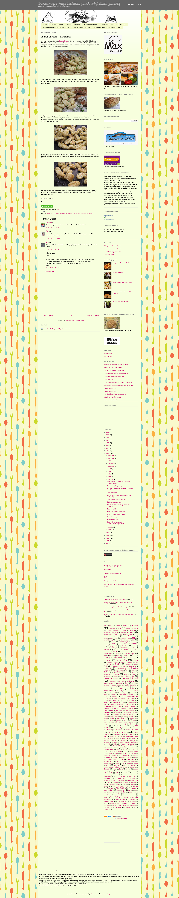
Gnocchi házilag (112, 517)
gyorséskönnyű (130, 678)
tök (105, 792)
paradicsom (108, 750)
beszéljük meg (108, 640)
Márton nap (119, 730)
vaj (112, 797)
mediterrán (117, 734)
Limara (121, 722)
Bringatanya (123, 642)
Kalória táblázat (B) (110, 391)
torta (122, 790)
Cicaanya (114, 648)
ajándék (125, 625)
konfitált (124, 708)
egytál (136, 660)
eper (136, 662)
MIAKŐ (111, 736)
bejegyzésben (63, 41)
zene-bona (114, 805)
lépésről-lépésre (121, 718)
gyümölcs (130, 681)
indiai (115, 689)
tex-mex (110, 788)
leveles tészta (108, 720)
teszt (127, 786)
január (110, 529)
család (106, 650)
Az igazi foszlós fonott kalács (121, 263)
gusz (121, 676)
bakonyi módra (109, 636)
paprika (124, 748)
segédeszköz (133, 767)
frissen (116, 670)
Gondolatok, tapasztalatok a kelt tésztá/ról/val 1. (118, 385)
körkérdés (119, 710)
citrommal (124, 648)
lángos (111, 716)
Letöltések (123, 24)
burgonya (49, 213)
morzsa (117, 738)
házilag (105, 687)
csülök (134, 651)
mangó (131, 726)
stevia (126, 771)
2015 (107, 445)
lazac (122, 716)
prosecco (135, 755)
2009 (107, 538)
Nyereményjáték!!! (117, 272)
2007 (107, 543)
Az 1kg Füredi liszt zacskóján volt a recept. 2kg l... (119, 614)
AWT (111, 634)
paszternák (106, 751)
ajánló (135, 625)
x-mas (125, 803)
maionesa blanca (117, 724)
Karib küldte (122, 698)
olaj (79, 213)
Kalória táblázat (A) (110, 388)
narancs (123, 740)
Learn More (130, 5)
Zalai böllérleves (112, 492)
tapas (108, 782)
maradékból (117, 728)
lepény (112, 718)
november (111, 458)
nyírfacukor (134, 742)
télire (114, 786)
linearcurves (95, 894)
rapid (115, 759)
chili (133, 646)
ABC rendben (108, 356)
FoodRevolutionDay (121, 668)
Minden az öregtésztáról (111, 400)
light (111, 722)
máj (125, 724)
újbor (111, 796)
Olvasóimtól (116, 746)
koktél (126, 706)
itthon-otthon (108, 691)
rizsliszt (129, 763)
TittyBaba (133, 788)
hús (129, 687)
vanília (126, 797)
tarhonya (116, 782)
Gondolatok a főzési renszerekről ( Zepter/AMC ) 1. (119, 382)
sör (112, 771)
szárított (125, 774)
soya (107, 771)
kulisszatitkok (128, 714)
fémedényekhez (115, 666)
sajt (107, 765)
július (109, 469)
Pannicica (115, 748)
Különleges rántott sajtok (114, 502)
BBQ (133, 638)
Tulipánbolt (108, 794)
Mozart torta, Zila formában (120, 301)
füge (121, 670)
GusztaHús (130, 676)
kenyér (106, 702)
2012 (107, 453)
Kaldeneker (122, 694)
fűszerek (134, 670)
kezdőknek (120, 704)
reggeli (118, 761)
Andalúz (124, 630)
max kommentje (117, 732)
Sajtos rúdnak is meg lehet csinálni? (115, 599)
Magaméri (133, 722)
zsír (134, 807)
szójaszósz (107, 780)
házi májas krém (131, 685)
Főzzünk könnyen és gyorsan (82, 27)
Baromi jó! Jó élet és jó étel (112, 249)
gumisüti (115, 676)
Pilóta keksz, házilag (113, 519)
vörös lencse (113, 803)
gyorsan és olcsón (111, 678)
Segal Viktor (124, 767)
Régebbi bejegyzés (93, 315)
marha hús (134, 728)
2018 (107, 437)
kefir (128, 698)
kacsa (105, 694)
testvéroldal (120, 786)
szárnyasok (132, 774)
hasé (118, 685)
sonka (128, 769)
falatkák (118, 664)
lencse (106, 718)
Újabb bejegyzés (48, 315)
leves (125, 720)
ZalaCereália (107, 805)
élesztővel (109, 662)
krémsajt (116, 712)
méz (105, 736)
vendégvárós (109, 801)
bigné (117, 640)
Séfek (117, 767)
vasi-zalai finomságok (87, 213)
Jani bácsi (134, 691)
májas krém (132, 724)
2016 (107, 443)
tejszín (133, 784)
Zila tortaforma (123, 805)
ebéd (106, 657)
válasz (118, 797)
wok (119, 803)
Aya (115, 634)
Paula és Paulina (117, 751)
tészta (135, 786)
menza (125, 734)
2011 (107, 533)
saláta (116, 765)
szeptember (111, 463)
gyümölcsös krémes (109, 683)
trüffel (136, 792)
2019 (107, 435)
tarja (121, 782)
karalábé (109, 698)
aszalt (123, 632)
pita (121, 753)
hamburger (106, 685)
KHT (127, 704)
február (110, 527)
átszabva (130, 632)
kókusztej (106, 708)
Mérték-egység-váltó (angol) (112, 397)
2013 (107, 450)
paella (134, 746)
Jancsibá (127, 691)
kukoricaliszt (116, 714)
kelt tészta (113, 700)
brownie (106, 644)
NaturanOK (132, 740)
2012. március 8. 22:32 (53, 268)
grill (134, 674)
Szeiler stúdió (120, 776)
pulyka (108, 757)
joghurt (114, 693)
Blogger (109, 894)
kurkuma (106, 716)
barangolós (131, 636)
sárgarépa (132, 765)
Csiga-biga (117, 650)
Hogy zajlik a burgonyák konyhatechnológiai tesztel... (116, 522)
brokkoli (134, 642)
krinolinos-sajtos (127, 712)
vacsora (133, 796)
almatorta (108, 630)
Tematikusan (108, 353)
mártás (75, 213)
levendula (118, 720)
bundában (125, 644)
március (110, 479)
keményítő (125, 700)
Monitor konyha (132, 736)
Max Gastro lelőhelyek (56, 24)
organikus (126, 746)
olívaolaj (106, 746)
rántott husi (107, 759)
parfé (118, 749)
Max (47, 242)
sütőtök (133, 773)
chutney (106, 647)
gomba (70, 213)
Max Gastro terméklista (73, 24)
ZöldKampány (108, 807)
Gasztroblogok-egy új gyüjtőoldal (117, 486)
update (125, 796)
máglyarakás (107, 724)
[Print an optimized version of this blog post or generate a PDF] (47, 207)
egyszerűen (122, 660)
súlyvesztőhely (108, 773)
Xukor (133, 803)
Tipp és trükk (121, 788)
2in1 (105, 625)
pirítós (116, 753)
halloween (133, 683)
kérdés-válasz (132, 702)
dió (105, 656)
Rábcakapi (122, 757)
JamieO (119, 691)
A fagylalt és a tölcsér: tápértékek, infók (116, 364)
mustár (114, 740)
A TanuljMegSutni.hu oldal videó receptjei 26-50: (107, 27)
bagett (130, 634)
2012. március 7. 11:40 (53, 238)
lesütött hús (133, 718)
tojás (110, 790)
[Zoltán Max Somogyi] (105, 217)
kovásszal (132, 708)
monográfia (110, 738)
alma (119, 628)
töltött (116, 792)
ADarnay (117, 625)
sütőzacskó (106, 774)
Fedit (105, 666)
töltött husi (122, 792)
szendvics (107, 778)
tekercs (106, 786)
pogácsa (134, 753)
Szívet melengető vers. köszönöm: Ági (115, 607)
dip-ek (111, 656)
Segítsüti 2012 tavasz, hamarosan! (117, 499)
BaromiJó (113, 638)
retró (111, 763)
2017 (107, 440)
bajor (136, 634)
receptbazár (131, 759)
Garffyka (106, 577)
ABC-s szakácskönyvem (90, 24)
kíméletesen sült (109, 706)
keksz (133, 698)
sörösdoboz (119, 771)
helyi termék (113, 687)
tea (105, 784)
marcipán (126, 727)
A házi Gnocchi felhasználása (56, 36)
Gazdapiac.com (108, 379)
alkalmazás (112, 628)
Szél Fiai (132, 776)
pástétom (133, 749)
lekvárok (132, 716)
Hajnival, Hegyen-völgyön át (112, 573)
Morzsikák (125, 738)
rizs (123, 763)
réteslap (106, 763)
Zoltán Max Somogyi (109, 215)
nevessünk (114, 742)
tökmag (110, 792)
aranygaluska (107, 632)
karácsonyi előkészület (129, 696)
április (110, 476)
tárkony (126, 782)
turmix (114, 794)
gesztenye (107, 674)
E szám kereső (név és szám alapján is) (116, 373)
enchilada (129, 662)
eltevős (116, 662)
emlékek (123, 662)
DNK (117, 656)
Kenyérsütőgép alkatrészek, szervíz (115, 394)
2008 (107, 541)
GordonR (126, 674)
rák (135, 757)
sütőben (126, 773)
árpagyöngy (115, 632)
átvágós (106, 634)
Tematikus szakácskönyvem (109, 24)
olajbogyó (122, 744)
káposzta (114, 696)
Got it (138, 5)
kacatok (132, 693)
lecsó (126, 716)
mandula (124, 726)
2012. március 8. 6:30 (52, 249)
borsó (113, 642)
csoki (115, 652)
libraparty (106, 722)
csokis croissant (125, 651)
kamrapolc (132, 694)
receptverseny (108, 761)
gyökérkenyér (113, 681)
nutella (127, 742)
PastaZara (125, 749)
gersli (133, 672)
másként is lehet (132, 730)
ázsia (121, 634)
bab (125, 634)
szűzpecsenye (121, 780)
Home (45, 24)
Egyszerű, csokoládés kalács (116, 511)
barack (124, 636)
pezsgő (110, 753)
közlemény (130, 710)
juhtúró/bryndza (123, 692)
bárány (106, 638)
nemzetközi (106, 742)
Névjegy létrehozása (109, 219)
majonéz (106, 726)
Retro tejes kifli (111, 509)
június (110, 471)
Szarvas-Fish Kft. (109, 255)
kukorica (106, 714)
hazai (123, 685)
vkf (105, 803)
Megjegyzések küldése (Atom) (75, 320)
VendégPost (132, 799)
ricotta (117, 763)
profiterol (114, 755)
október (110, 461)
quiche (115, 757)
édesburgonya (118, 657)
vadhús (106, 797)
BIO (122, 640)
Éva (47, 231)
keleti (105, 700)
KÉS (105, 704)
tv (135, 794)
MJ (116, 736)
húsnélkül (135, 687)
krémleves (107, 712)
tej (119, 784)
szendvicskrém (120, 778)
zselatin (128, 807)
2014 (107, 448)
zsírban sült (107, 809)
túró (119, 794)
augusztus (111, 466)
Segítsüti (106, 769)
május (110, 474)
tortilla (130, 790)
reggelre (126, 761)
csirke (65, 213)
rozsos (136, 763)
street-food (133, 771)
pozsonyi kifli (107, 755)
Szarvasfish (107, 776)
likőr (116, 722)
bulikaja (113, 644)
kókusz (133, 706)
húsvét (108, 689)
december (111, 455)
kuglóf (134, 712)
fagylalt (109, 664)
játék (108, 692)
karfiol (115, 698)
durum (134, 655)
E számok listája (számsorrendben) (114, 376)
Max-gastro (107, 569)
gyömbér (121, 681)
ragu (129, 757)
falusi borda (128, 664)
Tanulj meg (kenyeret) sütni (113, 566)
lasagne (117, 716)
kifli (133, 704)
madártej (127, 722)
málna (117, 726)
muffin (133, 738)
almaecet (135, 628)
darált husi (108, 654)
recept (121, 759)
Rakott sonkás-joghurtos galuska (122, 282)
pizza (126, 753)
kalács (113, 694)
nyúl (108, 744)
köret (111, 710)
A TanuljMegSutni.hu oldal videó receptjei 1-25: (56, 27)
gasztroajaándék (120, 672)
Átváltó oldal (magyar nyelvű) (113, 367)
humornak (123, 687)
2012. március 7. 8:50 (52, 227)
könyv (105, 710)
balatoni (117, 636)
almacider (128, 628)
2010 (107, 535)
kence (132, 700)
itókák (132, 689)
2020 (107, 432)
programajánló (124, 755)
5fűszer (111, 625)
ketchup (112, 704)
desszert (118, 653)
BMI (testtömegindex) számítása (114, 370)
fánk (135, 664)
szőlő (114, 780)
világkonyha (133, 801)
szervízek (132, 778)
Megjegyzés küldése (50, 271)
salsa (124, 765)
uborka (105, 796)
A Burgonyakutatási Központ (112, 246)
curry (132, 648)
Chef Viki (49, 222)
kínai (120, 706)
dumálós (126, 656)
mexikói (132, 734)
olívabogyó (131, 744)
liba (134, 720)
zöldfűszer (133, 805)
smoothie (115, 769)
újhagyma (117, 796)
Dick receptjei (129, 654)
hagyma (119, 683)
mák (112, 726)
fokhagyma (107, 668)
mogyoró (121, 736)
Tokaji (117, 790)
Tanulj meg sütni (132, 780)
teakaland (112, 784)
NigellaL (121, 742)
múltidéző (106, 740)
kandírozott (106, 696)
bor (133, 640)
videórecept (122, 801)
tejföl (125, 784)
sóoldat (136, 769)
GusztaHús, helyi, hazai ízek (112, 252)
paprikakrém (133, 747)
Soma (121, 769)
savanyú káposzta (108, 767)
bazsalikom (123, 638)
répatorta (133, 761)
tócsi (105, 790)
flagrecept (131, 666)
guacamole (107, 676)
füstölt (127, 670)
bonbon (127, 640)
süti (117, 773)
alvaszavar (116, 630)
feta (124, 666)
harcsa (113, 685)
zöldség (118, 807)
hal (126, 683)
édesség (129, 657)
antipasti (132, 630)
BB (129, 638)
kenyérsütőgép (118, 702)
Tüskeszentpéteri (128, 794)
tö (135, 790)
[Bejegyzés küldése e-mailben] (44, 211)
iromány (121, 689)
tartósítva (133, 782)
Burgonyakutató (58, 213)
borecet (106, 642)
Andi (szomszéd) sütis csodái (113, 581)
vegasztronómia (120, 799)
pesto (125, 751)
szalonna (115, 775)
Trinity (131, 792)
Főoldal (70, 315)
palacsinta (107, 747)
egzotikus (107, 660)
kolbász (115, 708)
